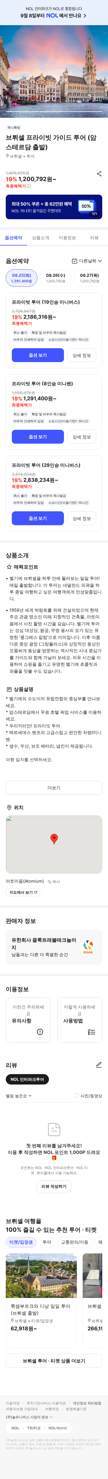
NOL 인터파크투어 (27, 1079)
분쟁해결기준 (76, 1409)
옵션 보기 (38, 355)
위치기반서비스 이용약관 (46, 1403)
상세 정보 (82, 355)
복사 (56, 881)
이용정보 (67, 237)
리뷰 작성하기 (54, 1186)
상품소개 (40, 237)
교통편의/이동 (74, 1242)
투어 (47, 1242)
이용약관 (13, 1403)
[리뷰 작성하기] (98, 1065)
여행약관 (52, 1409)
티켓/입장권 (21, 1242)
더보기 (54, 787)
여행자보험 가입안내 (22, 1409)
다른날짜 (87, 260)
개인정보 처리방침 (87, 1403)
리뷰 (94, 237)
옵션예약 (13, 237)
